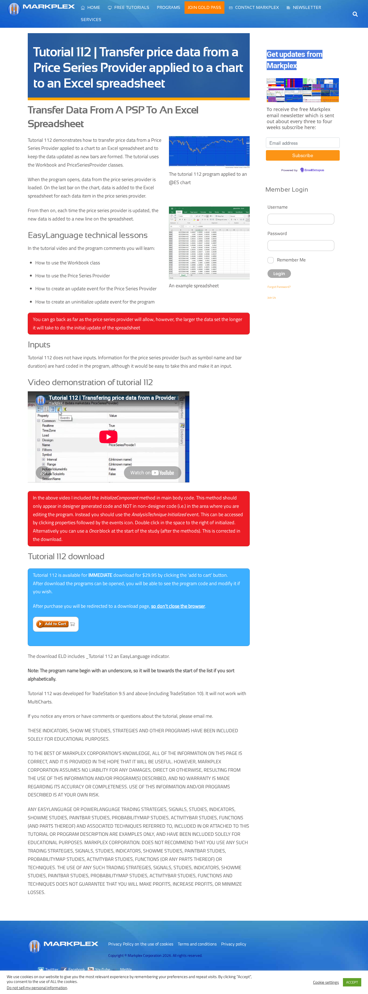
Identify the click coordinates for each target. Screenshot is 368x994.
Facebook (76, 969)
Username (278, 206)
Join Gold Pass (204, 7)
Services (91, 19)
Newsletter (306, 7)
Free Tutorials (131, 7)
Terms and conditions (197, 944)
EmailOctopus (314, 170)
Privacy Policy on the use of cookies (140, 944)
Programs (168, 7)
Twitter (51, 969)
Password (277, 233)
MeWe (125, 969)
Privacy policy (233, 944)
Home (93, 7)
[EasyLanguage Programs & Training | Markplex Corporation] (41, 13)
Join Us (272, 297)
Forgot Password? (279, 287)
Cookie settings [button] (326, 982)
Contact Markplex (256, 7)
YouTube (102, 969)
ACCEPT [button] (352, 982)
